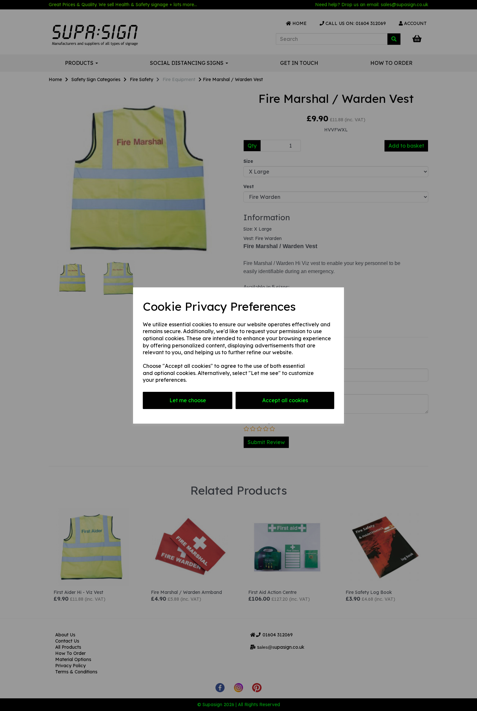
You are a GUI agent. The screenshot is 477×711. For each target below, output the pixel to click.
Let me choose (187, 400)
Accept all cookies (285, 400)
